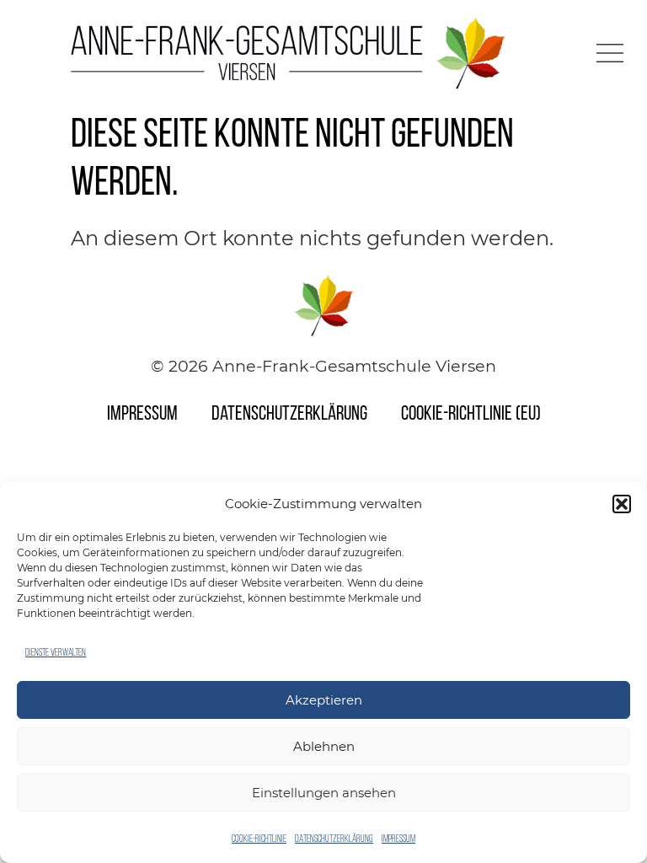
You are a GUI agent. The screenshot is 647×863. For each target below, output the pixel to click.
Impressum (398, 839)
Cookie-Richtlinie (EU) (471, 415)
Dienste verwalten (55, 653)
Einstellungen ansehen (324, 793)
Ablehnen (324, 746)
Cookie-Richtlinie (259, 839)
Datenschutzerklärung (334, 839)
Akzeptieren (324, 700)
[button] (621, 504)
